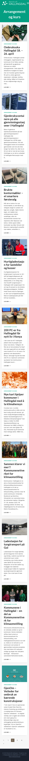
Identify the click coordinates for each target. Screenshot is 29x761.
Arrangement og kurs (10, 44)
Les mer (7, 87)
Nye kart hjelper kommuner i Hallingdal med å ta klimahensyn (14, 399)
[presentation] (14, 33)
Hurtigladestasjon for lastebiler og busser (14, 265)
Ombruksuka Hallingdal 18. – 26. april (13, 50)
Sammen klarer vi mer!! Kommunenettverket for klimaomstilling (14, 470)
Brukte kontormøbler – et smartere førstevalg (13, 194)
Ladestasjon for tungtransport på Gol (14, 544)
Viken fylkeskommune (14, 756)
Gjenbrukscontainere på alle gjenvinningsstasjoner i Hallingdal (14, 120)
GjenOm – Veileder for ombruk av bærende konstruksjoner (13, 694)
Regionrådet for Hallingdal (11, 754)
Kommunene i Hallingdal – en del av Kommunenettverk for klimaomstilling (14, 615)
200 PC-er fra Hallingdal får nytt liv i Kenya (13, 333)
